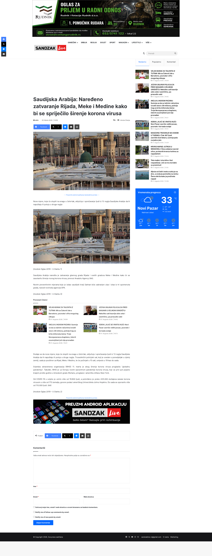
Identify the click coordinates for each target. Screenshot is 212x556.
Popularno (156, 62)
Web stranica (89, 497)
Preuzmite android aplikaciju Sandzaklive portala (81, 398)
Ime (35, 486)
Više (148, 42)
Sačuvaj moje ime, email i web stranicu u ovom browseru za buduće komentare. (66, 507)
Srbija (84, 42)
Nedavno (142, 62)
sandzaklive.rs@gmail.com (151, 537)
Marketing (174, 537)
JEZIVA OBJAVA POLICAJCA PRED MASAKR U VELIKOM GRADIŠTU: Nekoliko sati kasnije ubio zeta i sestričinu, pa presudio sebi (164, 89)
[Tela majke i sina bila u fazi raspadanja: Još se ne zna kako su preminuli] (142, 163)
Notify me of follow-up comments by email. (52, 512)
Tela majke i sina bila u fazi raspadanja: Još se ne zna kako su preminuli (164, 162)
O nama (166, 537)
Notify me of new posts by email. (48, 517)
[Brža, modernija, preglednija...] (81, 411)
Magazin (123, 42)
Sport (112, 42)
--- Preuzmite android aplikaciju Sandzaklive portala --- (81, 195)
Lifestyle (136, 42)
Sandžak (72, 42)
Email (36, 497)
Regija (93, 42)
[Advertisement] (81, 75)
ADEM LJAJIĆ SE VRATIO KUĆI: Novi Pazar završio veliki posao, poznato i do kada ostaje (114, 328)
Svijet (103, 42)
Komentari (171, 62)
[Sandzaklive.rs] (50, 48)
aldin (37, 120)
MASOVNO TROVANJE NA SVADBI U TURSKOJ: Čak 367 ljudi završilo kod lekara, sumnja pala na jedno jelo (165, 136)
